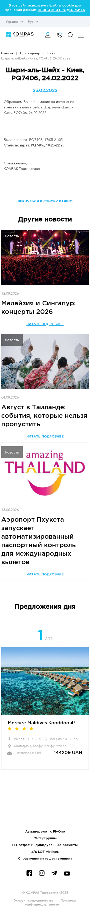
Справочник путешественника (45, 858)
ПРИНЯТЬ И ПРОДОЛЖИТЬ (61, 10)
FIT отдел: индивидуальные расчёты (45, 845)
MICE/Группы (45, 838)
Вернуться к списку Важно (45, 201)
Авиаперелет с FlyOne (45, 831)
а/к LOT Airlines (45, 852)
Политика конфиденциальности (50, 902)
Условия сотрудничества (34, 900)
